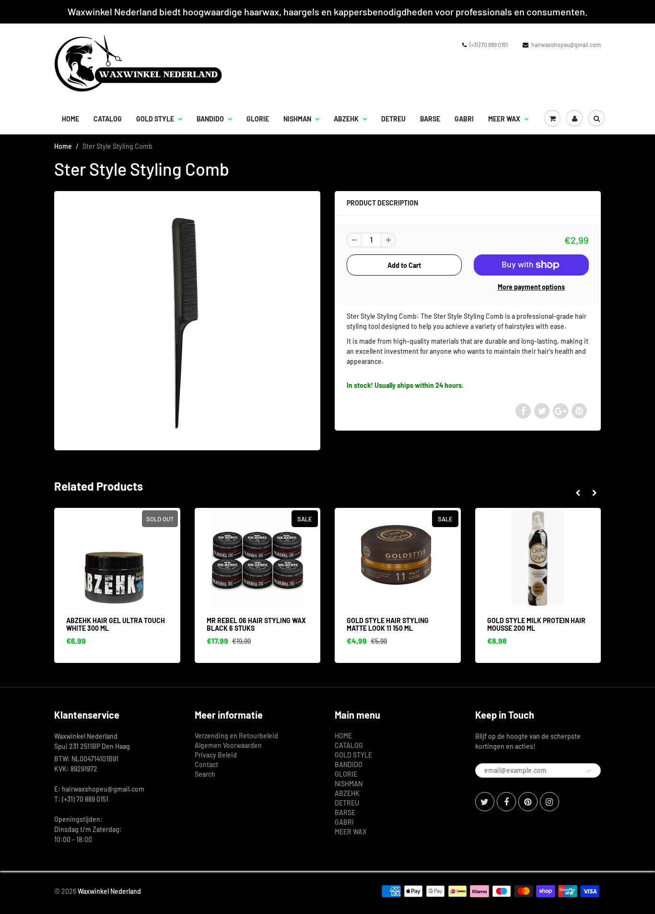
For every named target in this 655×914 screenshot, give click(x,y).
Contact (206, 764)
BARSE (430, 119)
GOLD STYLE (155, 119)
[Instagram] (549, 801)
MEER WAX (504, 119)
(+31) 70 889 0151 (488, 44)
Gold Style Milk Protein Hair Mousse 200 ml (536, 624)
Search (205, 774)
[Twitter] (484, 801)
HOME (70, 119)
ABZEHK (346, 119)
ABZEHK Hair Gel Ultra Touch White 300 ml (115, 624)
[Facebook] (506, 801)
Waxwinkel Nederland (109, 891)
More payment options (531, 287)
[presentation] (578, 493)
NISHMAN (297, 119)
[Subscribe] (588, 771)
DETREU (393, 119)
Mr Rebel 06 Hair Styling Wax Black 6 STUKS (256, 624)
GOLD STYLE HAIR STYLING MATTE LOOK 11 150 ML (388, 624)
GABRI (464, 119)
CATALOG (108, 119)
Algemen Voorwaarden (228, 745)
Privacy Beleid (216, 755)
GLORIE (257, 119)
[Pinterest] (528, 801)
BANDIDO (210, 119)
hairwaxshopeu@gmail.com (566, 44)
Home (63, 146)
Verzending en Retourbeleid (236, 736)
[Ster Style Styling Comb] (187, 319)
